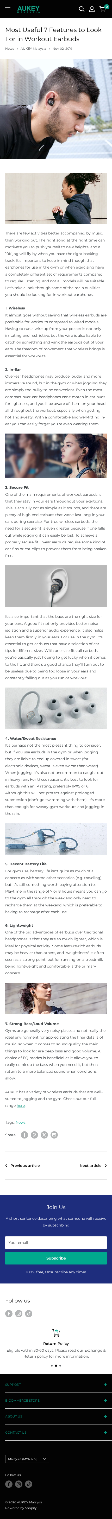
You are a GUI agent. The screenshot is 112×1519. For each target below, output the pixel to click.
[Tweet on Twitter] (44, 1134)
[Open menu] (7, 9)
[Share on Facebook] (24, 1134)
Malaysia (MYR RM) (23, 1459)
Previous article (25, 1165)
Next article (91, 1165)
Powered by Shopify (21, 1508)
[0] (102, 9)
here (21, 1105)
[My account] (92, 9)
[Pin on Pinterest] (34, 1134)
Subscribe (56, 1258)
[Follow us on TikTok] (28, 1313)
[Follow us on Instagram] (18, 1313)
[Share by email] (54, 1134)
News (9, 48)
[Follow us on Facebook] (9, 1313)
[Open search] (82, 9)
